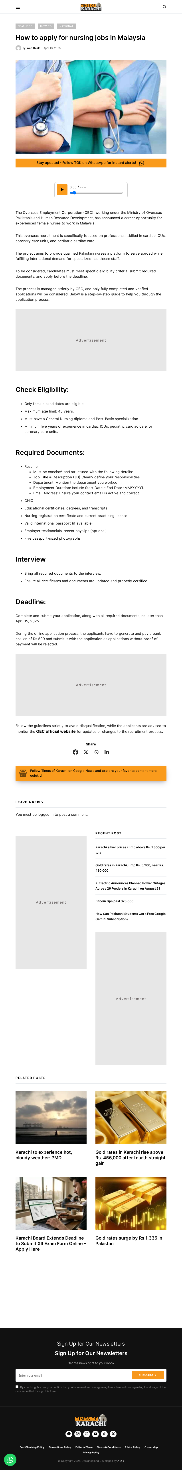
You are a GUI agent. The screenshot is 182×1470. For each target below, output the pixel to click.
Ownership (151, 1447)
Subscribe (146, 1375)
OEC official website (56, 731)
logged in (45, 814)
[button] (18, 7)
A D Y (120, 1460)
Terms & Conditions (109, 1447)
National (66, 26)
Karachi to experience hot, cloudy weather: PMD (44, 1155)
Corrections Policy (60, 1447)
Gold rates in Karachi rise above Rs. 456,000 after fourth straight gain (130, 1158)
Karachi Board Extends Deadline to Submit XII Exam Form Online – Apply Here (51, 1243)
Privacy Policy (91, 1452)
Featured (25, 26)
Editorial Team (84, 1447)
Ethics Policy (132, 1447)
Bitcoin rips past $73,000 (114, 901)
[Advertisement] (91, 340)
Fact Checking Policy (32, 1447)
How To (46, 26)
